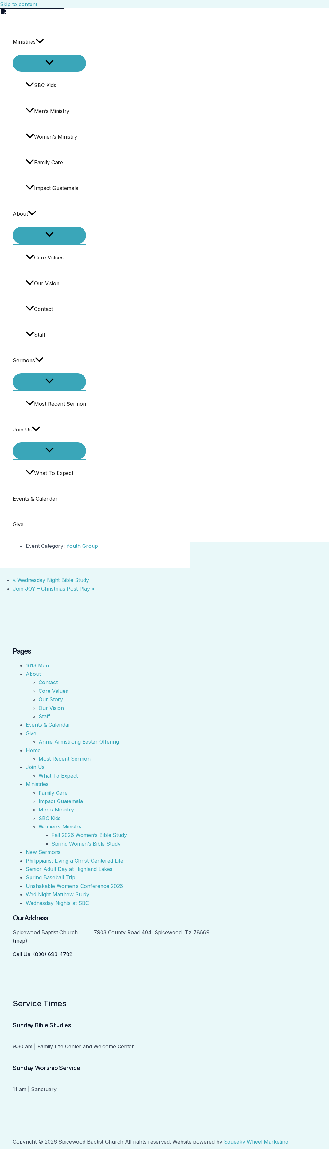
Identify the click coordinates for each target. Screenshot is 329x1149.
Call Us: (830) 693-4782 (42, 954)
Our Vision (46, 283)
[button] (40, 42)
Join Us (22, 429)
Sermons (24, 360)
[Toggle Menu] (49, 63)
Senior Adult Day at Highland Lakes (69, 869)
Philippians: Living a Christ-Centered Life (74, 860)
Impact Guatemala (56, 188)
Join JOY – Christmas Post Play (53, 588)
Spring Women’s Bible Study (85, 843)
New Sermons (43, 852)
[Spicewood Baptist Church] (32, 19)
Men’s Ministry (51, 111)
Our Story (51, 699)
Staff (40, 334)
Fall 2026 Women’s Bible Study (89, 835)
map (20, 940)
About (20, 214)
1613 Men (37, 665)
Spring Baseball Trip (50, 877)
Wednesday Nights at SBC (57, 903)
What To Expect (53, 473)
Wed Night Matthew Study (57, 894)
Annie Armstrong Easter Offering (79, 741)
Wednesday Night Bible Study (51, 580)
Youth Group (82, 546)
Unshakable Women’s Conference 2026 (74, 886)
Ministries (24, 42)
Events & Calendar (35, 498)
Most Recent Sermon (60, 404)
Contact (43, 309)
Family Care (48, 162)
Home (33, 750)
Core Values (49, 257)
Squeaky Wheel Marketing (256, 1141)
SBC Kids (45, 85)
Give (18, 524)
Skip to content (18, 4)
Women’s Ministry (55, 136)
